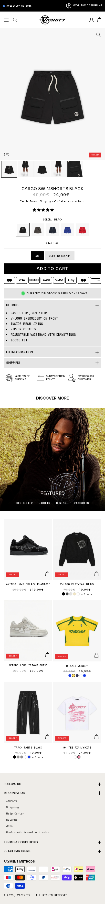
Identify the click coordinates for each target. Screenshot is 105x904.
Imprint (11, 800)
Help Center (15, 813)
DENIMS (61, 503)
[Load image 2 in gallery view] (25, 169)
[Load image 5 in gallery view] (75, 169)
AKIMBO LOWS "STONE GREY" (28, 665)
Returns (12, 819)
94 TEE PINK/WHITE (77, 747)
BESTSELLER (24, 503)
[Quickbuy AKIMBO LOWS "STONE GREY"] (47, 655)
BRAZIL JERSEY (77, 666)
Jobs (9, 826)
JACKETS (44, 503)
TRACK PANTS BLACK (28, 747)
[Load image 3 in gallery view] (42, 169)
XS (37, 256)
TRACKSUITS (80, 503)
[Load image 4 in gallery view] (58, 169)
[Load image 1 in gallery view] (9, 169)
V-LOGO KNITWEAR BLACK (77, 584)
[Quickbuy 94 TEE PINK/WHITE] (96, 737)
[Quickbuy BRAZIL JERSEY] (96, 655)
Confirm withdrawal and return (29, 832)
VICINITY (24, 895)
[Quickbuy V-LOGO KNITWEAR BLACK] (96, 574)
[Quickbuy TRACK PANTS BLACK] (47, 737)
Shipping (45, 201)
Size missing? (60, 256)
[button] (6, 19)
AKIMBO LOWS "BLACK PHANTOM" (28, 584)
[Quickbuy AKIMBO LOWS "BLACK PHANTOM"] (47, 574)
